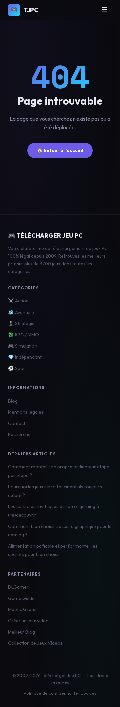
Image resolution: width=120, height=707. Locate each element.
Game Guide (21, 598)
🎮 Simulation (22, 346)
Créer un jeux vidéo (28, 621)
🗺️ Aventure (21, 312)
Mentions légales (26, 412)
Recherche (19, 434)
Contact (16, 423)
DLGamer (18, 587)
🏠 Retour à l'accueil (60, 150)
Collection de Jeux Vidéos (35, 643)
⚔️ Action (18, 301)
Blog (13, 401)
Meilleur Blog (21, 632)
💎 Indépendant (25, 357)
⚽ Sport (17, 368)
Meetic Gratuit (23, 609)
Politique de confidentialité (51, 693)
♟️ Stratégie (21, 323)
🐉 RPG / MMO (23, 335)
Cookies (88, 693)
